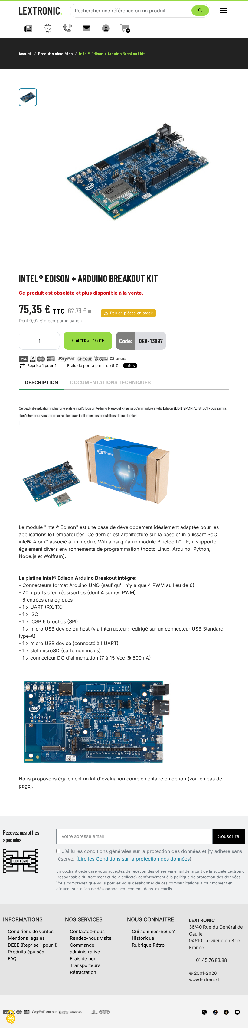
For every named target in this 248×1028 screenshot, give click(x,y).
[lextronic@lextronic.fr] (86, 28)
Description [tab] (41, 382)
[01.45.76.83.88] (67, 28)
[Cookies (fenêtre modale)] (10, 1017)
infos (130, 365)
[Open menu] (223, 10)
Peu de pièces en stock (131, 313)
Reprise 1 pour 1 (37, 365)
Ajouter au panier (88, 340)
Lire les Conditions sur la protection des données (134, 859)
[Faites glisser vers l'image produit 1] (28, 97)
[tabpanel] (124, 597)
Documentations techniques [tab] (110, 382)
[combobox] (132, 10)
